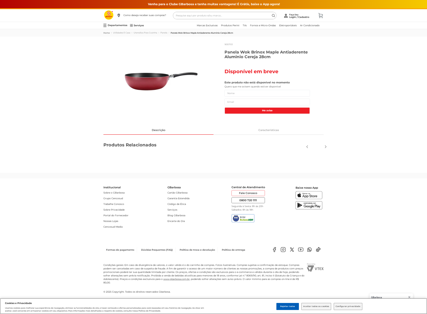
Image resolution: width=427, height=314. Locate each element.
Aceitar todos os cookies (316, 306)
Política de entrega (233, 249)
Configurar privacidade (348, 306)
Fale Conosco (248, 193)
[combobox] (224, 15)
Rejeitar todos (287, 306)
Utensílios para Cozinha (145, 32)
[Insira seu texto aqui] (309, 250)
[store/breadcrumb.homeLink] (106, 32)
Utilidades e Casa (121, 32)
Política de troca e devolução (197, 249)
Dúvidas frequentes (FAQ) (157, 249)
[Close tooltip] (409, 297)
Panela (163, 32)
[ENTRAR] (299, 16)
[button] (141, 15)
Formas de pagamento (120, 249)
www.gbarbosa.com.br (176, 279)
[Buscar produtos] (273, 15)
